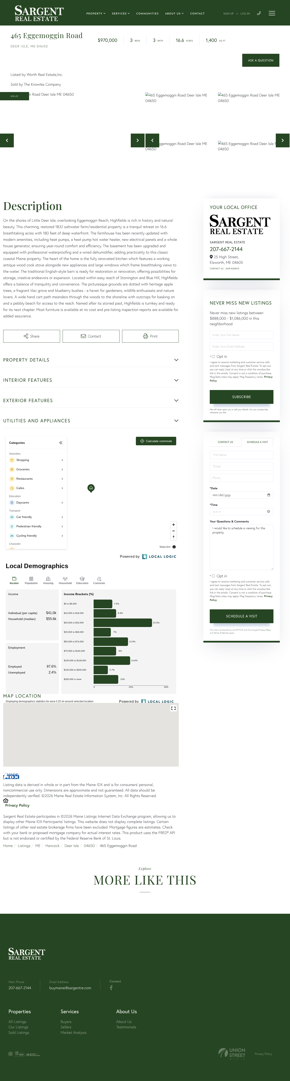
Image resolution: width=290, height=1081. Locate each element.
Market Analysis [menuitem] (74, 1032)
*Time (213, 505)
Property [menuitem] (94, 14)
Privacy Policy (17, 805)
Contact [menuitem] (197, 14)
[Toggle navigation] (272, 13)
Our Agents (232, 268)
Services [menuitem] (119, 14)
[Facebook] (111, 988)
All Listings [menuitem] (17, 1021)
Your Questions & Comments (229, 521)
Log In (245, 14)
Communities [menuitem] (147, 14)
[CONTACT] (260, 60)
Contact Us (216, 268)
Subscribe (241, 396)
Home (8, 845)
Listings (24, 845)
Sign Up (228, 14)
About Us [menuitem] (173, 14)
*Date (213, 488)
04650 (89, 845)
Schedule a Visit (257, 442)
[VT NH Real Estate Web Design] (231, 1054)
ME (37, 845)
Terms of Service (221, 632)
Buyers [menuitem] (66, 1021)
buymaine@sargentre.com (70, 987)
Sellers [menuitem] (66, 1026)
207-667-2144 (226, 249)
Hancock (52, 845)
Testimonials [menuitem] (126, 1026)
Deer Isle (72, 845)
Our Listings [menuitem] (18, 1026)
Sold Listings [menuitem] (18, 1032)
